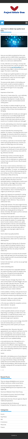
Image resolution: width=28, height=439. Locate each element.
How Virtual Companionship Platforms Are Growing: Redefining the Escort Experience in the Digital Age (13, 387)
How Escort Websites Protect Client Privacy (12, 392)
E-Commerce (4, 422)
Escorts (2, 414)
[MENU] (26, 23)
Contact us (14, 435)
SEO (3, 370)
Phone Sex (3, 424)
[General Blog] (2, 22)
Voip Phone (4, 417)
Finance (3, 427)
